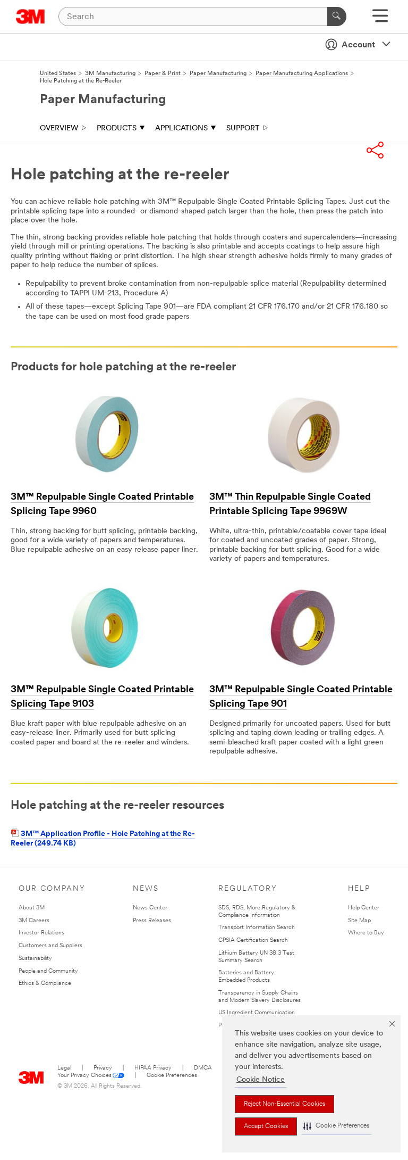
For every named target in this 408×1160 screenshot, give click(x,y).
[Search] (336, 16)
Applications (181, 128)
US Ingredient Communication (256, 1013)
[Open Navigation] (380, 19)
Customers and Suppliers (50, 946)
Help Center (363, 908)
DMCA (203, 1068)
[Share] (375, 150)
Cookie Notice (260, 1080)
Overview (59, 128)
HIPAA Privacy (153, 1068)
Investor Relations (41, 933)
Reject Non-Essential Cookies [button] (284, 1104)
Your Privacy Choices (84, 1076)
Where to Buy (366, 933)
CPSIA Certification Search (253, 940)
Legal (64, 1068)
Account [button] (358, 45)
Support (243, 128)
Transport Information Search (256, 928)
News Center (150, 908)
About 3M (32, 908)
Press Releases (152, 921)
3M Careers (34, 921)
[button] (336, 1126)
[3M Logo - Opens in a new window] (30, 16)
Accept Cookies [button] (266, 1126)
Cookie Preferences (172, 1076)
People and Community (48, 971)
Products (117, 128)
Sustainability (35, 959)
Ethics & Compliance (45, 984)
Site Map (359, 921)
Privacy (103, 1068)
